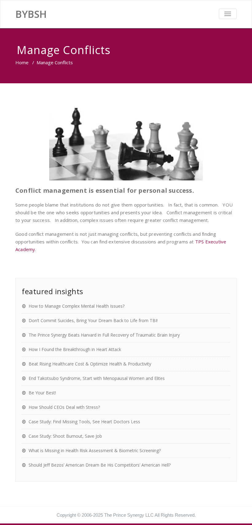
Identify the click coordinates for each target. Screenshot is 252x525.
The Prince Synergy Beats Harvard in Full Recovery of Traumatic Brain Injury (104, 335)
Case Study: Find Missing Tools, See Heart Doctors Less (84, 421)
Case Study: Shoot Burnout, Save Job (65, 436)
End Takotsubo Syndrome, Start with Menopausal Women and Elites (97, 378)
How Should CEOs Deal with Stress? (64, 407)
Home (22, 62)
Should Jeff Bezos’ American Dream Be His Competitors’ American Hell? (100, 465)
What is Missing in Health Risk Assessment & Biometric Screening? (95, 450)
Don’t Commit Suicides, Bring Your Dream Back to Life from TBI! (93, 320)
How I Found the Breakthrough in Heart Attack (75, 349)
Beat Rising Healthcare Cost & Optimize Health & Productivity (90, 364)
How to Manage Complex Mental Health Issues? (76, 306)
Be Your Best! (42, 393)
